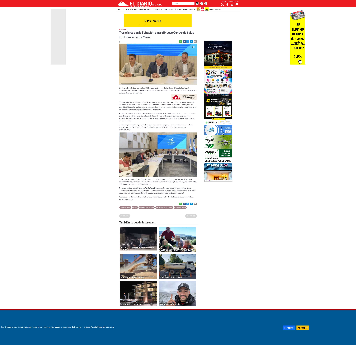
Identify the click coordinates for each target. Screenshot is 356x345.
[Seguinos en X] (222, 4)
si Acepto (288, 327)
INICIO (120, 9)
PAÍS (131, 9)
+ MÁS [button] (211, 9)
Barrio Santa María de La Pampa (164, 207)
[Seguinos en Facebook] (227, 4)
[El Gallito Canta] (197, 3)
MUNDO (136, 9)
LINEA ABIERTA (157, 9)
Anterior (124, 216)
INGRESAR (218, 9)
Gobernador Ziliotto (125, 207)
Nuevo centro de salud (180, 207)
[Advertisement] (218, 26)
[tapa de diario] (202, 3)
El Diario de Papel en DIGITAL (186, 9)
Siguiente (191, 216)
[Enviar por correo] (195, 41)
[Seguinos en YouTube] (236, 4)
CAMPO (165, 9)
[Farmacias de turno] (206, 3)
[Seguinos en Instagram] (232, 4)
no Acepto (303, 327)
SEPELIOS (149, 9)
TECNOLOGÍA (172, 9)
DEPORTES (142, 9)
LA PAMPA (126, 9)
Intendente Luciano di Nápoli (146, 207)
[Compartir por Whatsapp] (180, 41)
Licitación (134, 207)
